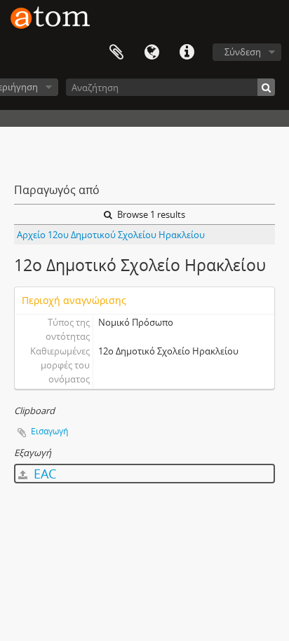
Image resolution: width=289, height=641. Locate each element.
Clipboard (116, 52)
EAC (43, 473)
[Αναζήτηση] (266, 87)
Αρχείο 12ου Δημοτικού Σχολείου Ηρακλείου (111, 234)
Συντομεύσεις (186, 52)
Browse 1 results (150, 214)
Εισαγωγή (49, 431)
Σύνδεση (242, 52)
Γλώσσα (151, 52)
